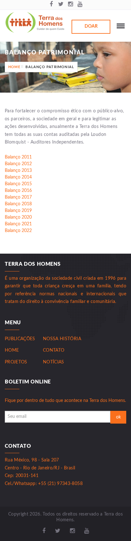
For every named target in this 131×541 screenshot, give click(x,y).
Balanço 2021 (18, 224)
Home (14, 67)
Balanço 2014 (18, 177)
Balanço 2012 (18, 164)
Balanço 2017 (18, 197)
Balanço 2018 (18, 204)
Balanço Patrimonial (49, 67)
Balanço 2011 (18, 157)
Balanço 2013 (18, 170)
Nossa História (62, 339)
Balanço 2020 (18, 217)
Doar (91, 26)
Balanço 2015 (18, 184)
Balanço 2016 (18, 190)
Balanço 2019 (18, 210)
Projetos (16, 362)
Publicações (20, 339)
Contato (53, 350)
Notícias (53, 362)
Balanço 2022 (18, 230)
